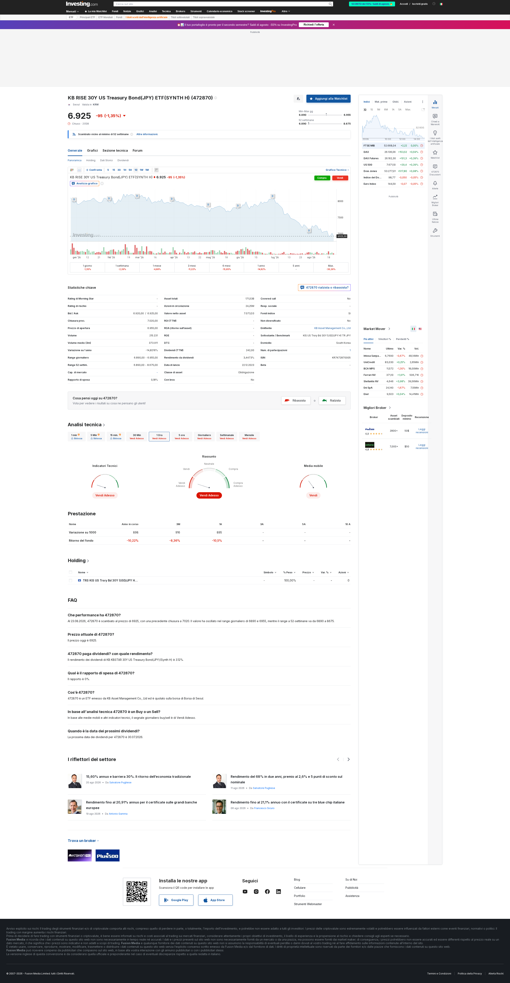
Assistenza (352, 896)
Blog (297, 879)
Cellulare (300, 887)
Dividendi (123, 160)
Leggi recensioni (422, 431)
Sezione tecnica (115, 150)
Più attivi (368, 339)
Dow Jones (370, 171)
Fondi (119, 17)
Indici (367, 101)
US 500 (368, 164)
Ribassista (299, 400)
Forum (137, 150)
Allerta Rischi (495, 973)
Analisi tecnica (85, 424)
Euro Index (370, 183)
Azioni (407, 101)
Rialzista (335, 400)
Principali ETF (87, 17)
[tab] (77, 436)
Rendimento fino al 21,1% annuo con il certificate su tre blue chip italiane (288, 802)
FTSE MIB (369, 145)
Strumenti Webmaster (308, 904)
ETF (71, 17)
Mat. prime (381, 101)
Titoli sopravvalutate (204, 17)
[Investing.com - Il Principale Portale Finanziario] (82, 4)
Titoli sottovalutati (180, 17)
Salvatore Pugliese (120, 782)
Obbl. (395, 101)
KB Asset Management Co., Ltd (332, 328)
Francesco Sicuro (264, 808)
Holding (90, 160)
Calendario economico (219, 11)
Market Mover (374, 329)
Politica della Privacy (470, 973)
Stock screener (246, 11)
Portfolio (299, 896)
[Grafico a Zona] (79, 170)
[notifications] (434, 4)
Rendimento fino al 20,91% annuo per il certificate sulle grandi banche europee (141, 805)
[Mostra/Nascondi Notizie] (156, 170)
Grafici (92, 150)
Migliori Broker (375, 408)
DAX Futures (371, 158)
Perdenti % (402, 339)
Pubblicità (351, 887)
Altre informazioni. (147, 134)
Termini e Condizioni (439, 973)
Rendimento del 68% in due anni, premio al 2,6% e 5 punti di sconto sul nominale (286, 779)
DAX (366, 151)
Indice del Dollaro (374, 177)
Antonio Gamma (118, 813)
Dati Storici (106, 160)
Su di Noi (351, 879)
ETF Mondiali (105, 17)
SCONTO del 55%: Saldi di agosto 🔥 (372, 4)
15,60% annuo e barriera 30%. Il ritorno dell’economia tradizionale (138, 777)
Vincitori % (384, 339)
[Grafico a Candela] (72, 170)
